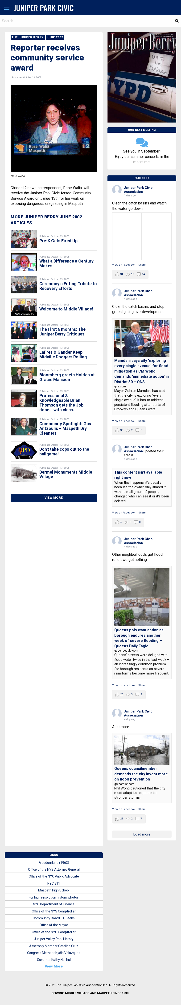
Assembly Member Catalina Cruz (53, 946)
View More (54, 497)
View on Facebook (123, 264)
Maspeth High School (54, 890)
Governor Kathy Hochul (54, 960)
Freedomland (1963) (54, 863)
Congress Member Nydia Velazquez (53, 953)
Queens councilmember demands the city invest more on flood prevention (141, 773)
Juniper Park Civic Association (138, 190)
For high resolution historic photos (54, 897)
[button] (6, 8)
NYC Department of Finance (53, 904)
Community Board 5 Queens (54, 918)
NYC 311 (53, 883)
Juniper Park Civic (44, 7)
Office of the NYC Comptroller (54, 932)
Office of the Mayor (54, 925)
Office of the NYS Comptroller (54, 911)
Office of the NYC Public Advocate (54, 876)
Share (142, 264)
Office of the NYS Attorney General (54, 869)
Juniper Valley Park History (54, 939)
